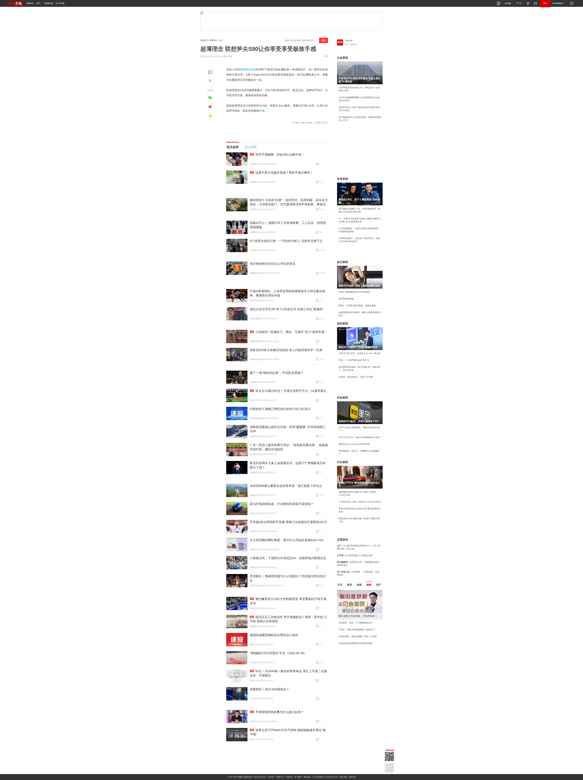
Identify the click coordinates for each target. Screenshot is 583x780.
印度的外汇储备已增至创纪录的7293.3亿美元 (280, 409)
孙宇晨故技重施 (346, 298)
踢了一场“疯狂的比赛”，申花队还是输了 (276, 372)
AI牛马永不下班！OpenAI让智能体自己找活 (359, 437)
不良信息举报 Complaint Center (325, 777)
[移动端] (499, 3)
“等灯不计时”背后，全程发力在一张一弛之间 (359, 353)
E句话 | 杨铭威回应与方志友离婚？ (355, 292)
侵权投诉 (352, 777)
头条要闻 (342, 57)
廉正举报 (343, 777)
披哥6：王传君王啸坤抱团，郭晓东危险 (357, 305)
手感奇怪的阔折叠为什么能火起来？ (279, 712)
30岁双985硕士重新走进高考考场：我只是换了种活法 (286, 486)
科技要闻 (342, 397)
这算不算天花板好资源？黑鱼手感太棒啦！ (284, 172)
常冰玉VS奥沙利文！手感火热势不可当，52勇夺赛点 (290, 391)
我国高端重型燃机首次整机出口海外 (274, 635)
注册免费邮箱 (557, 3)
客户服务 (298, 777)
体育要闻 (342, 178)
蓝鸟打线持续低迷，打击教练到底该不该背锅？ (282, 504)
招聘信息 (289, 777)
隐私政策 (307, 777)
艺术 (339, 584)
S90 (253, 69)
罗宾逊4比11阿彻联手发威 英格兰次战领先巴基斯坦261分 (288, 522)
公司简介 (271, 777)
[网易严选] (519, 3)
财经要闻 (342, 323)
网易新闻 (349, 41)
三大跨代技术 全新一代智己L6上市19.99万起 (360, 502)
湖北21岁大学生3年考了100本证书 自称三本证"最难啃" (287, 309)
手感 (261, 110)
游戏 (359, 584)
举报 (326, 56)
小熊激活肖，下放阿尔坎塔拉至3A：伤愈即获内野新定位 (288, 558)
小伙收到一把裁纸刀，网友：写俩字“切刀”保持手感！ (291, 332)
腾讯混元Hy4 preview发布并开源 (354, 444)
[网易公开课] (508, 3)
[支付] (528, 3)
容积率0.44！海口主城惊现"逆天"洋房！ (357, 623)
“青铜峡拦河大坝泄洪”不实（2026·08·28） (278, 653)
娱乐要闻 (342, 262)
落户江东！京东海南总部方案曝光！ (356, 629)
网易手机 (213, 40)
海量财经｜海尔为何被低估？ (269, 689)
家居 (349, 584)
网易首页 (30, 3)
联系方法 (280, 777)
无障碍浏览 (48, 3)
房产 (378, 584)
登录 (545, 3)
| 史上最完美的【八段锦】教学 (355, 555)
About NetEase (260, 777)
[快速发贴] (210, 72)
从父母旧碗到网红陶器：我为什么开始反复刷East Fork (287, 540)
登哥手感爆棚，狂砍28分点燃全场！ (279, 154)
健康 (369, 584)
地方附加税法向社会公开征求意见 (272, 263)
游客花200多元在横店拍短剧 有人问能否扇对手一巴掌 (286, 350)
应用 (38, 3)
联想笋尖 (245, 69)
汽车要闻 (342, 462)
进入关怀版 (60, 3)
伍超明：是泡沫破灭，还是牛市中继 (356, 377)
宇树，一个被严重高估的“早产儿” (354, 360)
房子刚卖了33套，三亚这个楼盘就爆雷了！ (359, 636)
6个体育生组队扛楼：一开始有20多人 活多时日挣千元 (286, 241)
